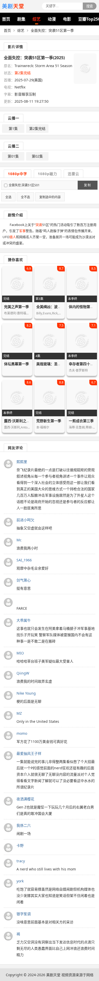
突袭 (39, 224)
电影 (67, 19)
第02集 (37, 156)
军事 (22, 230)
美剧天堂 (53, 974)
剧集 (21, 19)
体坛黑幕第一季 (16, 363)
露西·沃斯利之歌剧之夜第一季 (27, 420)
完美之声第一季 (16, 306)
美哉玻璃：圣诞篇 (50, 363)
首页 (6, 19)
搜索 (89, 6)
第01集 (13, 156)
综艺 (36, 19)
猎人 (12, 237)
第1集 (13, 128)
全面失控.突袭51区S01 (24, 185)
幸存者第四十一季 (83, 363)
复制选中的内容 (50, 197)
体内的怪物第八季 (83, 306)
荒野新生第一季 (48, 420)
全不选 (25, 197)
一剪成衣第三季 (81, 420)
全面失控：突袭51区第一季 (52, 30)
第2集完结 (37, 128)
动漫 (52, 19)
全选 (8, 197)
